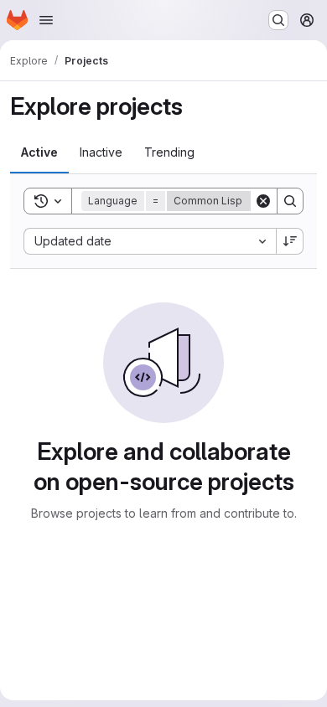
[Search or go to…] (278, 20)
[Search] (290, 201)
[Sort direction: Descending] (290, 241)
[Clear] (263, 201)
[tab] (39, 152)
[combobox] (149, 241)
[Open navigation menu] (46, 20)
